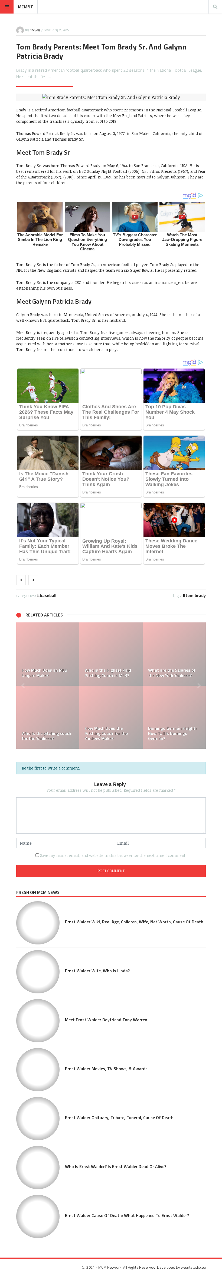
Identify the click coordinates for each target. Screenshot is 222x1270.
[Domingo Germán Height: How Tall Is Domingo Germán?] (174, 717)
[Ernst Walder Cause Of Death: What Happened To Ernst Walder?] (38, 1216)
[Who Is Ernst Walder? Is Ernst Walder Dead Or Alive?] (38, 1167)
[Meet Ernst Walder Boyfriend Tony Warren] (38, 1020)
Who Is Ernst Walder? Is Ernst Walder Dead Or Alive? (115, 1166)
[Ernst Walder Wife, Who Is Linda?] (38, 971)
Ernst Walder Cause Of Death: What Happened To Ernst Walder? (127, 1215)
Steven (35, 30)
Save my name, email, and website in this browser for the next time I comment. (113, 855)
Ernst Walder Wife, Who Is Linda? (97, 970)
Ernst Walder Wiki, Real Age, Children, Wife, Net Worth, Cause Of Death (134, 921)
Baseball (48, 595)
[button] (23, 685)
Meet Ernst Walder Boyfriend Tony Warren (106, 1019)
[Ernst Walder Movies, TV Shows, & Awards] (38, 1069)
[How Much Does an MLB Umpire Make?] (47, 653)
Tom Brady (195, 595)
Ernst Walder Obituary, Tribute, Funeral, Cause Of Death (119, 1117)
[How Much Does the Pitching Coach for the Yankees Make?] (110, 717)
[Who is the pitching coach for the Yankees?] (47, 717)
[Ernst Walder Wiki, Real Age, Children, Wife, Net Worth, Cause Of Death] (38, 922)
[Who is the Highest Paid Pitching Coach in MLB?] (110, 653)
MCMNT (25, 7)
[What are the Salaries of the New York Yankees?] (174, 653)
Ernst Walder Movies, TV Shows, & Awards (106, 1068)
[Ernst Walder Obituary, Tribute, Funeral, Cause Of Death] (38, 1118)
